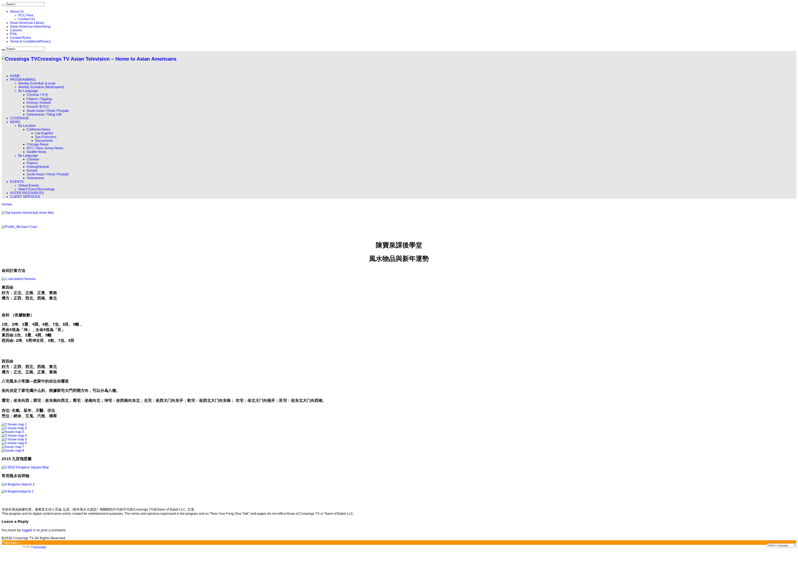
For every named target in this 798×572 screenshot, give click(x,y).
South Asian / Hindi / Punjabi (48, 110)
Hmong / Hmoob (39, 102)
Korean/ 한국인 (38, 106)
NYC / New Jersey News (45, 148)
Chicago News (37, 144)
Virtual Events (28, 185)
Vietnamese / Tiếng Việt (44, 114)
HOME (15, 76)
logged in (29, 530)
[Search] (3, 5)
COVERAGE (19, 118)
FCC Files (25, 15)
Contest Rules (20, 37)
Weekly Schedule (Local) (36, 83)
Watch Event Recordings (36, 189)
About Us (17, 11)
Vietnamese (35, 178)
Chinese (33, 159)
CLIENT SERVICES (25, 196)
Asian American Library (27, 22)
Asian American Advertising (30, 26)
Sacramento (44, 140)
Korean (32, 170)
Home (6, 204)
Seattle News (36, 152)
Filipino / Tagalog (39, 99)
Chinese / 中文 (37, 95)
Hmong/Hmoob (38, 167)
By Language (28, 91)
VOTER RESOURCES (27, 193)
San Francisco (45, 137)
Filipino (32, 163)
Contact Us (26, 19)
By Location (27, 125)
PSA (13, 34)
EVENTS (17, 181)
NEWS (15, 122)
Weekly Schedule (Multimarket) (41, 87)
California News (38, 129)
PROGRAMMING (23, 79)
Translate (38, 547)
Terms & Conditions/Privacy (30, 41)
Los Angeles (44, 133)
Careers (16, 30)
